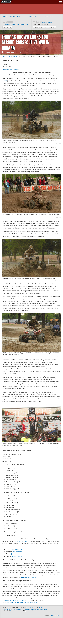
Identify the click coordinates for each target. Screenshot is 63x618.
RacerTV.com (32, 16)
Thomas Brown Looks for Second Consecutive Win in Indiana (39, 56)
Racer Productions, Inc (16, 611)
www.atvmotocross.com (20, 541)
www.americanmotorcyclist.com (14, 600)
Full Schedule (51, 27)
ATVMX (5, 81)
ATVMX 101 (50, 16)
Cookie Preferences (16, 609)
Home (5, 56)
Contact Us (41, 607)
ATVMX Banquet (47, 22)
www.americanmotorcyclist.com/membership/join (21, 602)
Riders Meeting (13, 56)
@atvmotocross (17, 549)
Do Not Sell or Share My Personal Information (35, 609)
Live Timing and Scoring (12, 16)
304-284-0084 (33, 607)
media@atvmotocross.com (10, 69)
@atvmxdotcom (15, 554)
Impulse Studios (56, 615)
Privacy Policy (6, 609)
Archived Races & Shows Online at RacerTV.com (15, 24)
